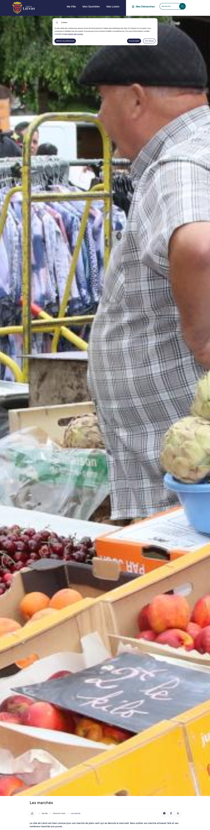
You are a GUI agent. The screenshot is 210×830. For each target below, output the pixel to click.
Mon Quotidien (91, 6)
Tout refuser (149, 41)
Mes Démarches (145, 6)
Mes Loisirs (112, 6)
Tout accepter (134, 41)
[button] (164, 813)
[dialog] (105, 31)
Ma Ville (71, 6)
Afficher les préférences (65, 41)
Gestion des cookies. (75, 34)
